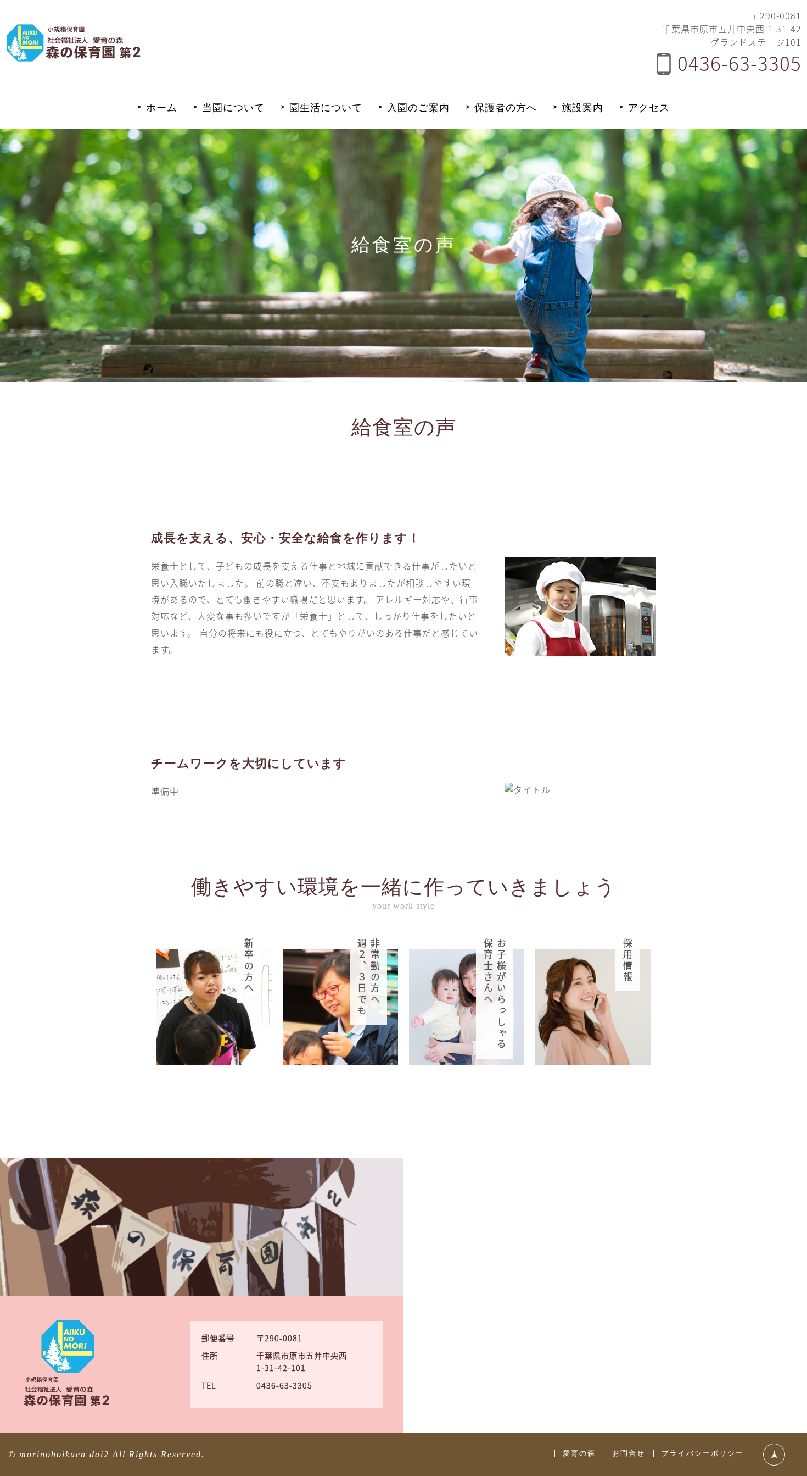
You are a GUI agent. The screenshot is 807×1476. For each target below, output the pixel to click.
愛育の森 (579, 1453)
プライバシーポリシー (703, 1453)
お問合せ (628, 1453)
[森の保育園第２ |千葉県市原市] (74, 58)
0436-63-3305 (739, 62)
